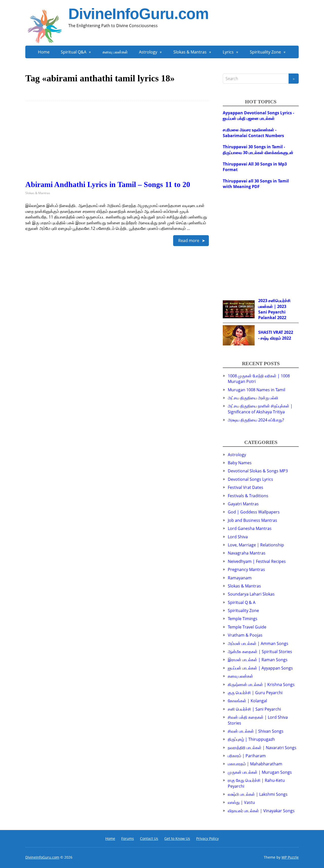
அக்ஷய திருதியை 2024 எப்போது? (256, 420)
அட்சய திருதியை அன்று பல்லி (253, 398)
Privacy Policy (207, 838)
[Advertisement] (117, 144)
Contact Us (149, 838)
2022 (281, 317)
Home (44, 52)
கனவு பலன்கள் (115, 52)
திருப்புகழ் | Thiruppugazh (251, 739)
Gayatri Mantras (243, 504)
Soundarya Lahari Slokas (251, 594)
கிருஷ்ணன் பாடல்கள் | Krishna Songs (261, 684)
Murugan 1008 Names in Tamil (256, 390)
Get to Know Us (177, 838)
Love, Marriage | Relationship (256, 545)
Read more (188, 240)
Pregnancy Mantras (246, 569)
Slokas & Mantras (190, 52)
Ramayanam (240, 578)
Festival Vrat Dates (245, 487)
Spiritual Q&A (73, 52)
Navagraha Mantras (247, 553)
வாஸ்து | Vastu (241, 802)
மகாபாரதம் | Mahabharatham (255, 764)
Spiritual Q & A (241, 602)
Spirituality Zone (265, 52)
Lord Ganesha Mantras (250, 528)
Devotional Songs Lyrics (250, 479)
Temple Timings (242, 618)
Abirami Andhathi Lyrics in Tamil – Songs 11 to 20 (107, 184)
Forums (127, 838)
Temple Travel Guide (247, 627)
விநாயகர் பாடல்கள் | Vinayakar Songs (261, 811)
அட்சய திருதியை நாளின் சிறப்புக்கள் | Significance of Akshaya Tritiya (260, 408)
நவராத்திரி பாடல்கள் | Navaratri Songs (262, 747)
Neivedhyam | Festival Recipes (257, 561)
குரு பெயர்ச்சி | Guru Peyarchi (255, 692)
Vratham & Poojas (245, 635)
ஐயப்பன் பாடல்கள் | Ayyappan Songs (260, 668)
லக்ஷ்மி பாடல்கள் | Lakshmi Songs (258, 794)
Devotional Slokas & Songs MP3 (258, 471)
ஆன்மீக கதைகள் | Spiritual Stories (260, 651)
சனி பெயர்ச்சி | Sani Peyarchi (254, 709)
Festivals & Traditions (248, 495)
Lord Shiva (238, 537)
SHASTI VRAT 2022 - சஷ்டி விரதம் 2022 (275, 335)
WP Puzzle (290, 857)
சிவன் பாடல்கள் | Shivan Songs (256, 731)
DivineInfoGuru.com (138, 14)
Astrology (148, 52)
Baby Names (240, 463)
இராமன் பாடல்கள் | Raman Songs (258, 659)
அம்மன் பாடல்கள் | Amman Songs (258, 643)
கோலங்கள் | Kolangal (247, 701)
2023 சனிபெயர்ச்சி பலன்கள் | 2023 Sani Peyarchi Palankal (274, 309)
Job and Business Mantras (252, 520)
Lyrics (228, 52)
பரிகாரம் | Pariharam (247, 756)
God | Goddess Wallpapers (254, 512)
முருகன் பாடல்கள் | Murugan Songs (260, 772)
